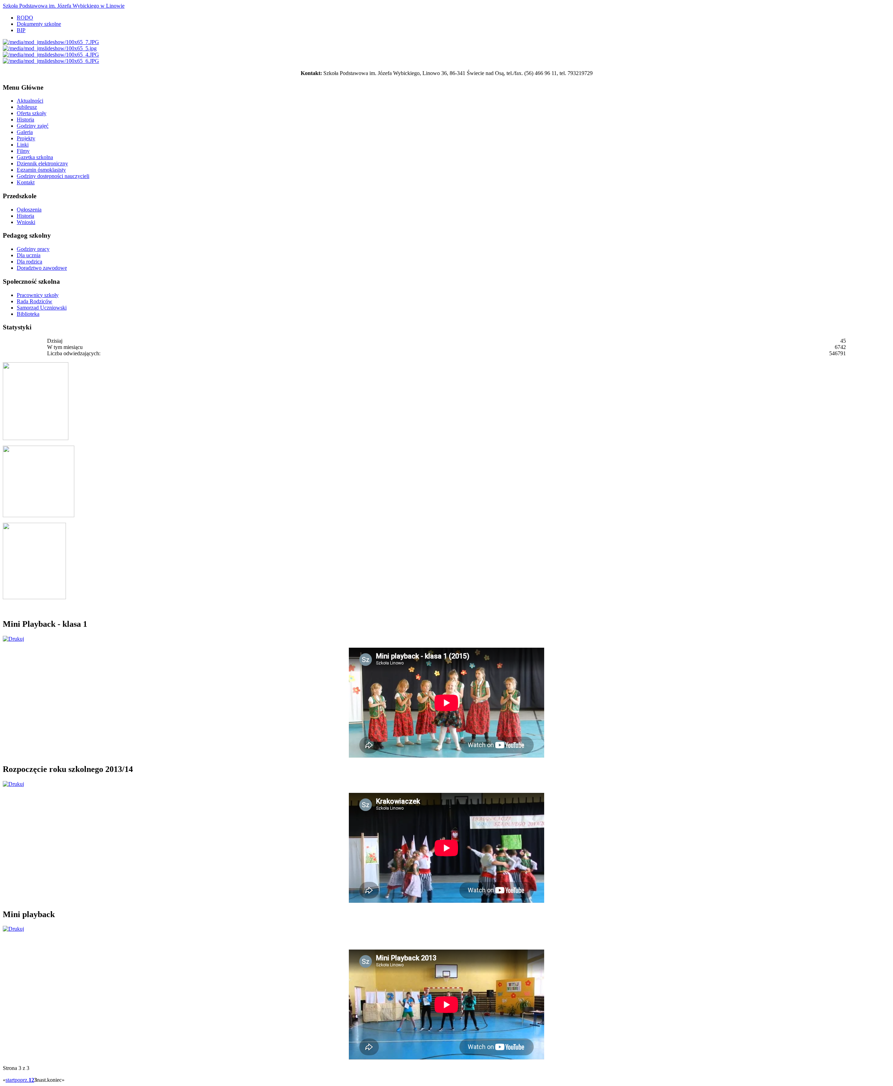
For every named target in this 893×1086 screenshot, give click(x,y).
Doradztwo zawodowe (42, 268)
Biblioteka (28, 314)
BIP (21, 30)
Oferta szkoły (31, 113)
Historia (25, 119)
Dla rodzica (29, 262)
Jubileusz (27, 107)
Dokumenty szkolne (39, 24)
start (10, 1080)
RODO (25, 18)
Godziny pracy (33, 249)
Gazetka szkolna (35, 157)
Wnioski (26, 222)
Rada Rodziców (34, 301)
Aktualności (30, 101)
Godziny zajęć (32, 126)
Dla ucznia (28, 255)
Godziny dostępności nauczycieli (53, 176)
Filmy (23, 151)
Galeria (25, 132)
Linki (23, 145)
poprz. (22, 1080)
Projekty (26, 138)
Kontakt (26, 182)
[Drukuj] (13, 639)
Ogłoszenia (29, 210)
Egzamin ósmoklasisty (41, 170)
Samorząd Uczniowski (42, 308)
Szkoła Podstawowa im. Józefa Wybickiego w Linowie (64, 6)
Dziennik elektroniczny (42, 163)
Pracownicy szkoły (38, 295)
